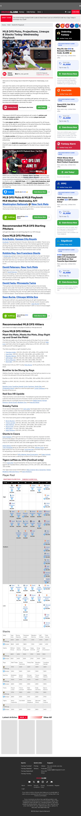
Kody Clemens (10, 430)
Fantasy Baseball (26, 768)
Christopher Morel (8, 388)
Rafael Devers (37, 400)
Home (4, 25)
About (23, 785)
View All (48, 717)
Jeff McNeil (9, 358)
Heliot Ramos (7, 445)
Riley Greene (31, 470)
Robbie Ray (7, 256)
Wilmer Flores (39, 447)
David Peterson (12, 272)
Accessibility (50, 785)
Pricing (36, 766)
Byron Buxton (10, 421)
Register (57, 785)
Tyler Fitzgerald (8, 447)
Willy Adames (22, 454)
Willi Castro (9, 428)
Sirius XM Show (44, 772)
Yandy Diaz (38, 386)
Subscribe (75, 12)
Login (69, 12)
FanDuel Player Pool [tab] (29, 479)
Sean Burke (35, 304)
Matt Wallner (10, 424)
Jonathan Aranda (17, 386)
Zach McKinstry (27, 471)
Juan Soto (9, 354)
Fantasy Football (26, 766)
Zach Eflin (10, 463)
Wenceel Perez (14, 471)
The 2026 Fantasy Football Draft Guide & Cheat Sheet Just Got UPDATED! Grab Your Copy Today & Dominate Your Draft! (44, 18)
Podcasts (44, 768)
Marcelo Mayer (34, 402)
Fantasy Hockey (26, 773)
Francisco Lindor (11, 352)
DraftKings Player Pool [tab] (11, 479)
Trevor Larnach (10, 423)
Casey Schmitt (46, 454)
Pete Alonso (28, 365)
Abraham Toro (22, 402)
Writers (36, 768)
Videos (43, 766)
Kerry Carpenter (41, 470)
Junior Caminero (29, 386)
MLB (8, 25)
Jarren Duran (13, 402)
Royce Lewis (9, 426)
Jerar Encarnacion (32, 454)
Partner (30, 785)
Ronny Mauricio (11, 360)
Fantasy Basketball (27, 771)
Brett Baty (9, 361)
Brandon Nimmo (11, 356)
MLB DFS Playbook (18, 25)
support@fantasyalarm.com (56, 770)
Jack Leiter (26, 409)
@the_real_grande (22, 74)
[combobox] (23, 717)
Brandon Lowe (7, 386)
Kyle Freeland (7, 437)
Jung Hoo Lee (29, 449)
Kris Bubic (6, 242)
